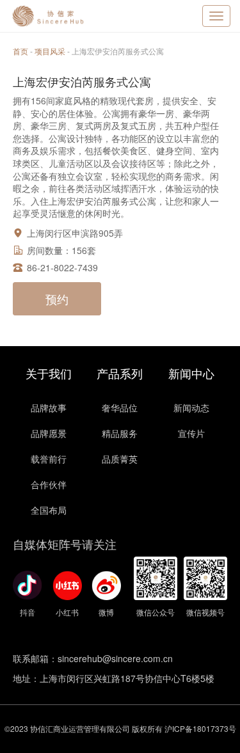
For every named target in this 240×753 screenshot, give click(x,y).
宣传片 (191, 433)
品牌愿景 (49, 433)
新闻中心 (191, 373)
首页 (20, 50)
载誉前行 (49, 458)
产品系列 (120, 373)
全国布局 (49, 509)
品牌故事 (49, 407)
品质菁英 (120, 458)
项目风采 (50, 50)
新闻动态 (191, 407)
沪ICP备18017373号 (200, 728)
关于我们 (49, 373)
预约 (56, 298)
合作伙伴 (49, 484)
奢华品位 (120, 407)
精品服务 (120, 433)
